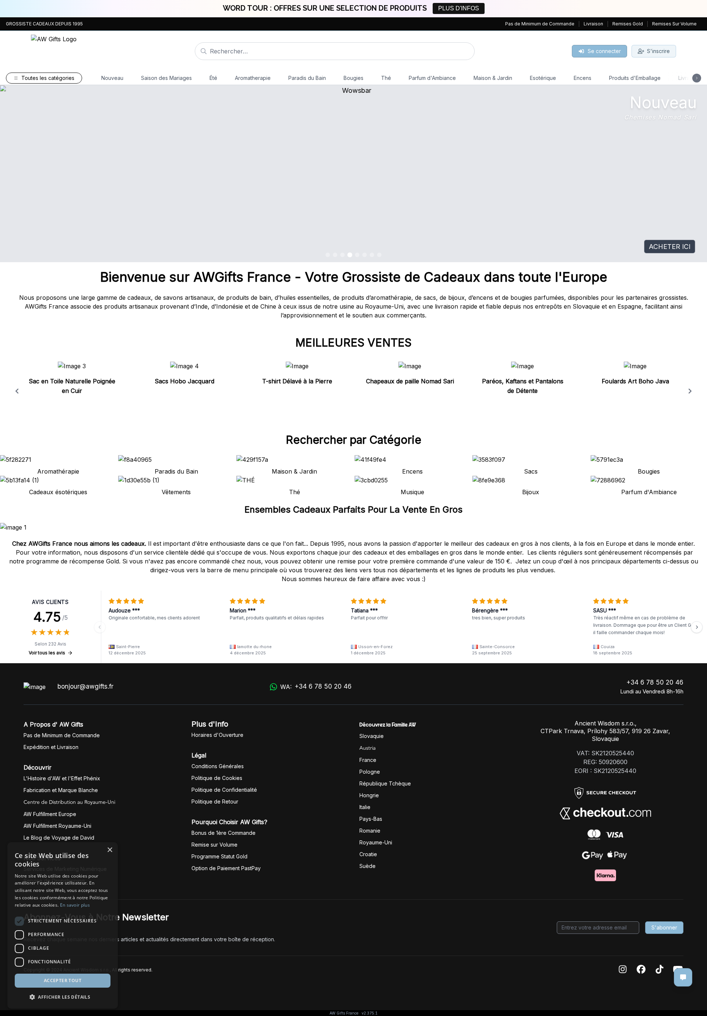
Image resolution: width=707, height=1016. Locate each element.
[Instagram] (622, 970)
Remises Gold (627, 24)
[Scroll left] (17, 391)
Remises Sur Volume (674, 24)
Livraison (593, 24)
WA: (315, 686)
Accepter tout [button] (62, 980)
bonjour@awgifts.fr (85, 686)
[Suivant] (697, 627)
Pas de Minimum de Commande (539, 24)
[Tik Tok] (659, 970)
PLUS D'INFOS (458, 8)
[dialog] (62, 925)
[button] (62, 996)
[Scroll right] (690, 391)
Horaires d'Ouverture (217, 735)
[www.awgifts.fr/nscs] (353, 173)
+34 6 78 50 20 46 (654, 682)
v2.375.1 (369, 1013)
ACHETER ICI (669, 246)
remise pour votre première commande (392, 561)
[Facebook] (641, 970)
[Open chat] (683, 977)
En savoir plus (75, 905)
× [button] (109, 850)
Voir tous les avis (47, 652)
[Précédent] (100, 627)
